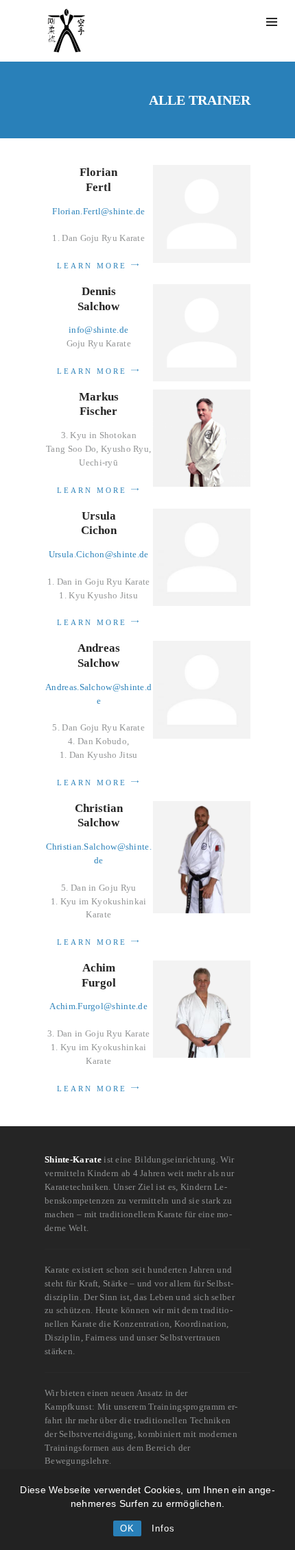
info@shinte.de (98, 330)
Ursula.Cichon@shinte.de (99, 554)
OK (127, 1528)
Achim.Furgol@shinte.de (98, 1006)
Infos (163, 1528)
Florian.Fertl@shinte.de (98, 211)
